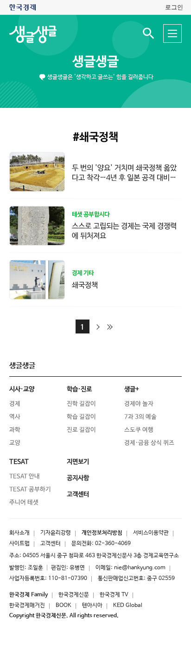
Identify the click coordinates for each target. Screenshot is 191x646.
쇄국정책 (85, 284)
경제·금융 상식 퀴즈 (149, 443)
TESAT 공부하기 (30, 489)
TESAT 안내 (24, 476)
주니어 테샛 (23, 502)
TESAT (19, 462)
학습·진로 (79, 389)
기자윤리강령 (55, 533)
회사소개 (19, 533)
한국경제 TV (114, 595)
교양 (14, 443)
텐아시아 (92, 605)
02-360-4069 (113, 543)
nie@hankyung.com (140, 568)
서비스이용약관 (151, 533)
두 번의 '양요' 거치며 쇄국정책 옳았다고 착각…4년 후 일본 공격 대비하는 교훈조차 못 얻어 (124, 178)
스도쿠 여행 (138, 429)
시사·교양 (21, 389)
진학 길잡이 (81, 403)
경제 (14, 403)
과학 (14, 429)
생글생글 (95, 61)
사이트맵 (19, 543)
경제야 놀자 (138, 403)
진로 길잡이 (81, 429)
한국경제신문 (73, 595)
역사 (14, 416)
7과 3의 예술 (140, 416)
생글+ (131, 389)
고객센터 (50, 543)
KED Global (127, 605)
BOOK (63, 605)
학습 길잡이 (81, 416)
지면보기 (78, 462)
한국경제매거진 (27, 605)
